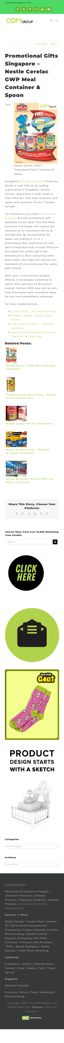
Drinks (27, 964)
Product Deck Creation (42, 921)
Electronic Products (19, 895)
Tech (41, 968)
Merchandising (14, 996)
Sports (31, 968)
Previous (41, 44)
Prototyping (13, 929)
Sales (34, 992)
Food (21, 968)
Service (10, 972)
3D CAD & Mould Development (25, 925)
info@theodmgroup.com (18, 2)
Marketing (46, 992)
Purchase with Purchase (36, 942)
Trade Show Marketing (33, 950)
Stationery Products (32, 899)
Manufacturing (14, 934)
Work (24, 914)
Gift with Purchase (32, 181)
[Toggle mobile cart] (51, 20)
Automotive (12, 964)
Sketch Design (14, 921)
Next (53, 44)
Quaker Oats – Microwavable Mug (33, 311)
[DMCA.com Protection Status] (32, 1018)
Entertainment (43, 964)
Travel (51, 968)
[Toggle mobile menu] (57, 20)
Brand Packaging (27, 946)
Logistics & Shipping (18, 938)
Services (10, 914)
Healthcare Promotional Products (27, 891)
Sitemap (37, 1007)
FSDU (9, 946)
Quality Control (37, 934)
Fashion (10, 968)
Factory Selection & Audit (40, 929)
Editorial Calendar (17, 985)
